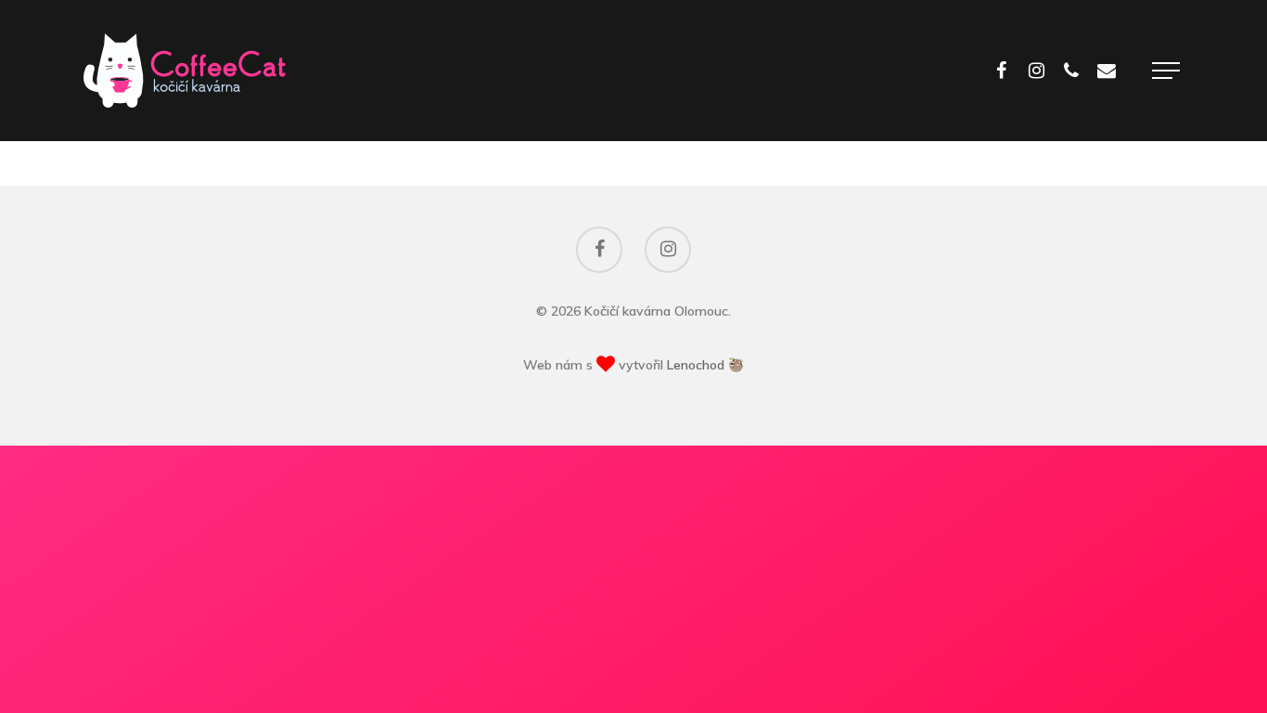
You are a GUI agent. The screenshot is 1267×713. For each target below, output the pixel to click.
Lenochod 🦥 (705, 364)
